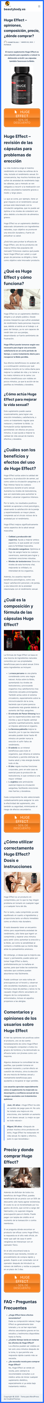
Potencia (7, 45)
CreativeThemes (13, 1399)
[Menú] (39, 6)
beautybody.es (14, 9)
